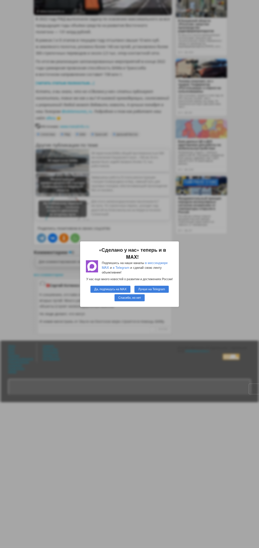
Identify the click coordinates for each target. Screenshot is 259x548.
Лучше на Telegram (151, 289)
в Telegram (121, 267)
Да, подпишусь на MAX (110, 289)
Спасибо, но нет (129, 297)
